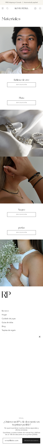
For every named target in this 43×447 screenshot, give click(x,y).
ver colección (21, 84)
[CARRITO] (40, 8)
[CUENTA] (35, 8)
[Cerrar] (40, 337)
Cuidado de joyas (9, 319)
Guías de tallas (7, 323)
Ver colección (21, 214)
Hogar (4, 315)
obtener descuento (31, 440)
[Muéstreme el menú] (3, 8)
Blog (4, 326)
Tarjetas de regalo (9, 330)
